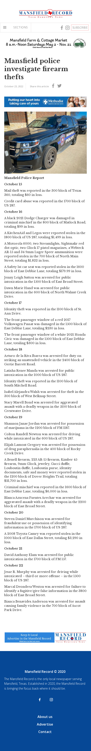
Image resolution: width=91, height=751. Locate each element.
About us (44, 716)
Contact (45, 731)
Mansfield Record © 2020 (45, 671)
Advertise (45, 724)
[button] (5, 27)
